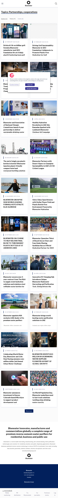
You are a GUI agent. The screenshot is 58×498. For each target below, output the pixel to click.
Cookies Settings (14, 84)
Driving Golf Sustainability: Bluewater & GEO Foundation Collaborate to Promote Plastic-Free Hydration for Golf (42, 50)
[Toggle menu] (2, 3)
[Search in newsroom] (56, 3)
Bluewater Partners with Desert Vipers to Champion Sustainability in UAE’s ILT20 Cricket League (43, 164)
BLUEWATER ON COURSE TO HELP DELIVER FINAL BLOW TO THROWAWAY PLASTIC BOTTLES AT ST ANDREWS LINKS (13, 243)
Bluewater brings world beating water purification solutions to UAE (42, 317)
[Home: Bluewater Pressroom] (28, 3)
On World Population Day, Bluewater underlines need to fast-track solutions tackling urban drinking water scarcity (42, 397)
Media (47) (13, 19)
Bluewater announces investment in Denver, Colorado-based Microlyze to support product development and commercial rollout (13, 399)
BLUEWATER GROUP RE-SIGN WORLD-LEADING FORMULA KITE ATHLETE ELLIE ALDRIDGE (13, 203)
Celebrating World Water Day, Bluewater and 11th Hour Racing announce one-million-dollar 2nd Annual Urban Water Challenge (13, 359)
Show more (29, 411)
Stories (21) (4, 19)
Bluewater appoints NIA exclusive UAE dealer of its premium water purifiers (13, 317)
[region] (29, 82)
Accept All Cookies (32, 88)
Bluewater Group (29, 482)
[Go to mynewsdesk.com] (7, 491)
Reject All (30, 84)
